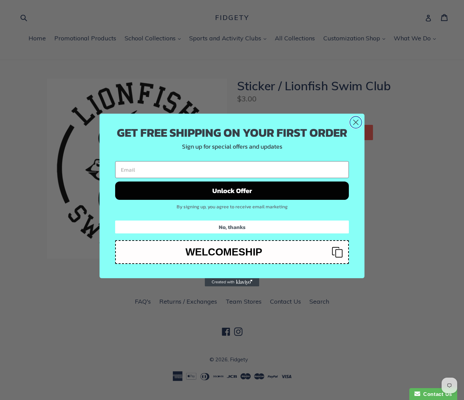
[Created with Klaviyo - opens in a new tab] (232, 282)
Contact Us (436, 394)
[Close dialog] (356, 122)
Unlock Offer (232, 191)
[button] (232, 252)
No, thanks (232, 227)
